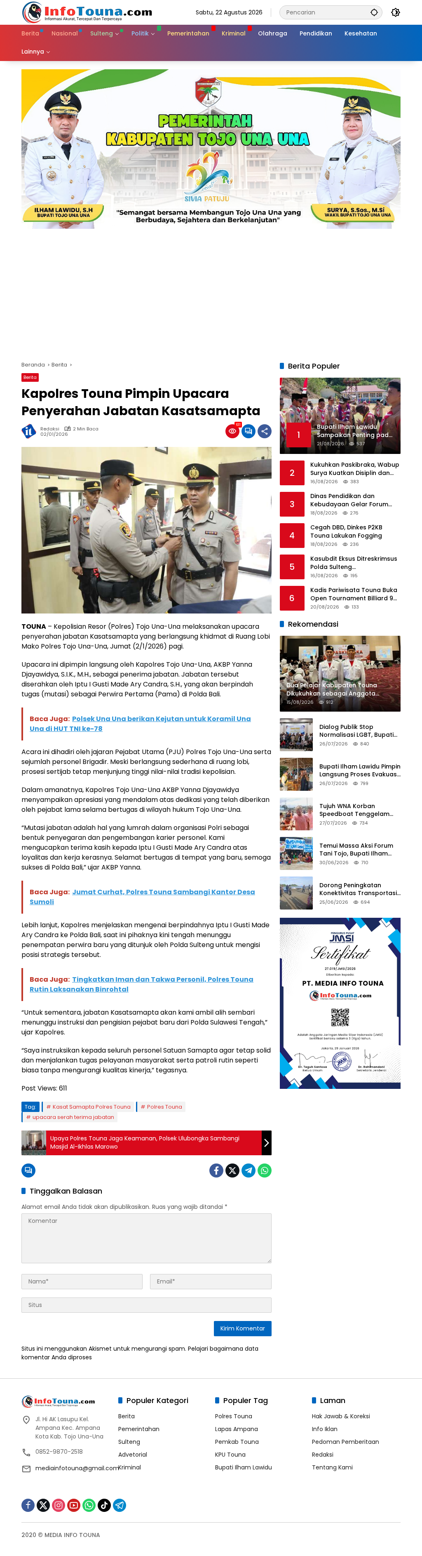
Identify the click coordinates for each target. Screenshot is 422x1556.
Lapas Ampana (236, 1429)
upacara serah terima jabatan (73, 1117)
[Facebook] (216, 1170)
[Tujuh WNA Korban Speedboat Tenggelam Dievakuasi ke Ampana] (296, 813)
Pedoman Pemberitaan (345, 1442)
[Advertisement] (211, 290)
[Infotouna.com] (86, 12)
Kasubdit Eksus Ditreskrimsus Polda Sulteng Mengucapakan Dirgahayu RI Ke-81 (353, 563)
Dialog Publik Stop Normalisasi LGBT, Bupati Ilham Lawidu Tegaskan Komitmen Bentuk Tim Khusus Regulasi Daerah (356, 731)
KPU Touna (230, 1454)
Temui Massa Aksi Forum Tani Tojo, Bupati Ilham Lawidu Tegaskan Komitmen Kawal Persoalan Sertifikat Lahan (358, 850)
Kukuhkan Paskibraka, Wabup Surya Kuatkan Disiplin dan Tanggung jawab (354, 469)
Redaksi (49, 429)
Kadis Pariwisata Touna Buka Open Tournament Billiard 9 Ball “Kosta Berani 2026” (353, 594)
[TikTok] (104, 1505)
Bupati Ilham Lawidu (243, 1467)
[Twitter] (232, 1170)
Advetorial (132, 1454)
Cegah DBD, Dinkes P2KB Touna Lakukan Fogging (346, 532)
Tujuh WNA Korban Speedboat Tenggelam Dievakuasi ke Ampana (354, 810)
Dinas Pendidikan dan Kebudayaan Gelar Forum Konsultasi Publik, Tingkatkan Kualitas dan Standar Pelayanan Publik (353, 500)
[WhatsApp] (265, 1170)
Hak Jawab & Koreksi (341, 1416)
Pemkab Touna (237, 1442)
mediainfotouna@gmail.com (77, 1468)
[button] (374, 12)
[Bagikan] (265, 431)
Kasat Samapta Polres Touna (92, 1107)
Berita (30, 377)
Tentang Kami (332, 1467)
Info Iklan (325, 1429)
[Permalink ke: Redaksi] (30, 431)
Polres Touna (164, 1107)
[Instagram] (58, 1505)
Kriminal (129, 1467)
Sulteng (129, 1442)
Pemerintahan (138, 1429)
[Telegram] (248, 1170)
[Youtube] (73, 1505)
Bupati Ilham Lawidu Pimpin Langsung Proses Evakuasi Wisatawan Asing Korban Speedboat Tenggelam (360, 771)
